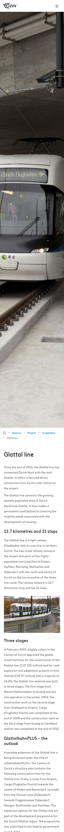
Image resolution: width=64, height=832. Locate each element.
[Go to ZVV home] (10, 6)
